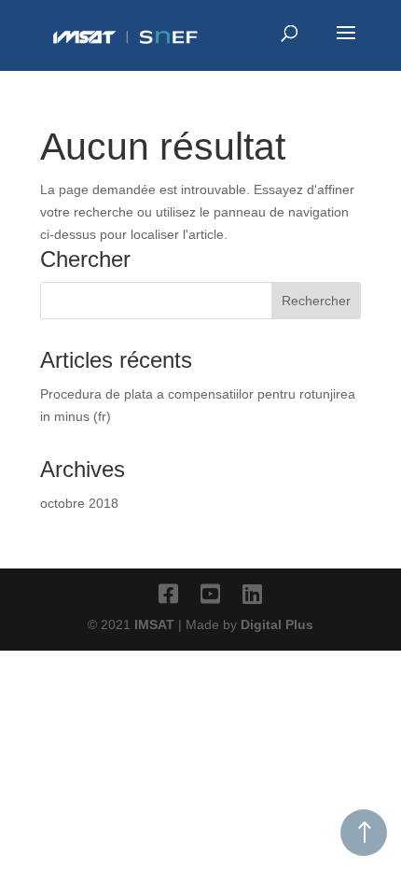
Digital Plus (277, 624)
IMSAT (156, 624)
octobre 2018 (79, 503)
